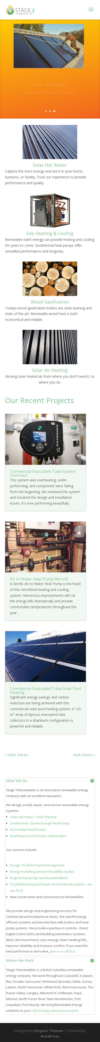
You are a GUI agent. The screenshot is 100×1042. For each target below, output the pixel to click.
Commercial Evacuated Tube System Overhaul (42, 473)
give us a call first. (63, 951)
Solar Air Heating (50, 370)
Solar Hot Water (50, 81)
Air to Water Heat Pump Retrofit (39, 579)
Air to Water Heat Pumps (28, 829)
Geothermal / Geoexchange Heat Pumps (40, 823)
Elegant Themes (48, 1030)
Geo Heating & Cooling (50, 233)
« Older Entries (16, 754)
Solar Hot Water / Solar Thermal (33, 817)
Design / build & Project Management (37, 865)
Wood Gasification (50, 302)
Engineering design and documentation (39, 878)
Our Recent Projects (39, 400)
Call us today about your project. (55, 1010)
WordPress (50, 1036)
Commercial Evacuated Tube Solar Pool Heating (45, 690)
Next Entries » (84, 754)
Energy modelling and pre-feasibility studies (42, 871)
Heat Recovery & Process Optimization (38, 836)
